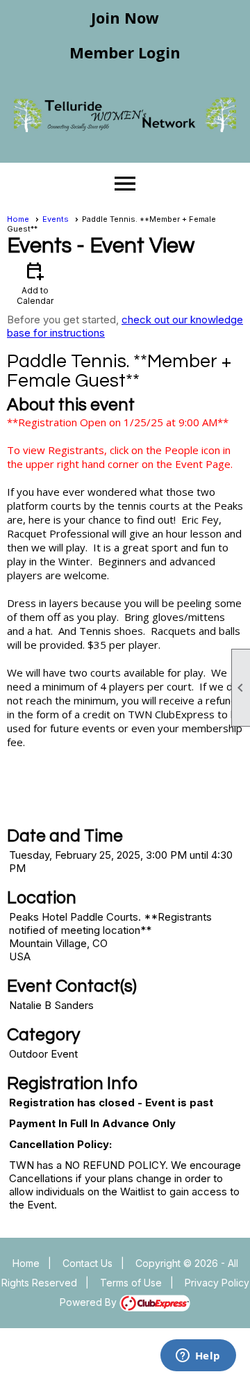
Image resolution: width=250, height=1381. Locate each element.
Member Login (125, 52)
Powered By (89, 1302)
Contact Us (87, 1263)
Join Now (125, 17)
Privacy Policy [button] (217, 1283)
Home (18, 219)
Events (55, 219)
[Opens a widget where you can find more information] (198, 1356)
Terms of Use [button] (131, 1283)
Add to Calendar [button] (35, 282)
